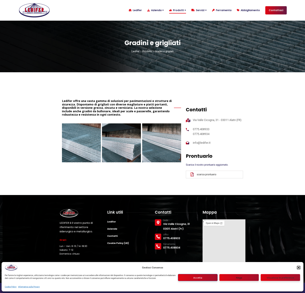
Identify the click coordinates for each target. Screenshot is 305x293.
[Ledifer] (34, 10)
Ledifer (135, 51)
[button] (298, 267)
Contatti (112, 236)
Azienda (112, 228)
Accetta (197, 277)
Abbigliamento (250, 10)
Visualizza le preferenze (280, 277)
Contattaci (276, 10)
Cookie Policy (11, 287)
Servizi (200, 10)
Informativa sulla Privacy (29, 287)
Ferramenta (223, 10)
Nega (239, 277)
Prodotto (147, 51)
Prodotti (178, 10)
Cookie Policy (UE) (118, 243)
